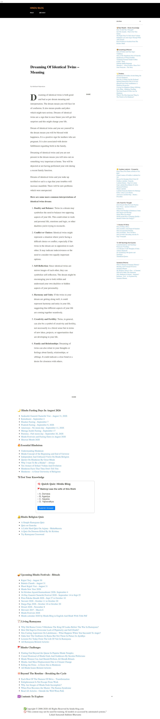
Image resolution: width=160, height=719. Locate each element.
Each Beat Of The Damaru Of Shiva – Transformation (45, 678)
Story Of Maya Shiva (123, 227)
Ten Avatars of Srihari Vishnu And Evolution (41, 465)
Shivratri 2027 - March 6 (32, 609)
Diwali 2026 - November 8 (33, 606)
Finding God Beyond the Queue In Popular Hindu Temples (47, 652)
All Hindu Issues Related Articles (36, 667)
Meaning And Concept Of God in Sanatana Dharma (126, 267)
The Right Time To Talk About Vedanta (128, 36)
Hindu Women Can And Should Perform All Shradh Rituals (47, 658)
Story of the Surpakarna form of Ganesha (129, 56)
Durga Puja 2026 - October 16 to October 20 (41, 603)
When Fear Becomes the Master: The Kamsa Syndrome (46, 687)
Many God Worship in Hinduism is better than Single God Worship (129, 211)
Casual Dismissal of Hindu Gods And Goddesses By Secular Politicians (53, 655)
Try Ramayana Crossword (32, 534)
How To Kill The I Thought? (125, 30)
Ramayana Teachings (123, 247)
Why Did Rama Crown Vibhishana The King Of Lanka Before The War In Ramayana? (60, 626)
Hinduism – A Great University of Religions (41, 471)
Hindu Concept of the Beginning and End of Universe (45, 453)
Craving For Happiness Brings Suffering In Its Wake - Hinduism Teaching (128, 88)
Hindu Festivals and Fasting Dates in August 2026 (43, 436)
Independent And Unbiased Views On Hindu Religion (45, 456)
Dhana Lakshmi (121, 189)
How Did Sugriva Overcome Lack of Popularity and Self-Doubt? (50, 629)
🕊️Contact (42, 12)
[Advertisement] (65, 34)
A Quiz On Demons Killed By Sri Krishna (40, 531)
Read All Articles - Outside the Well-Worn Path (42, 690)
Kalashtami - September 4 (33, 418)
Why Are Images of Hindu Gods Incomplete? (41, 684)
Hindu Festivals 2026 (30, 612)
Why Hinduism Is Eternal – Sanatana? (128, 274)
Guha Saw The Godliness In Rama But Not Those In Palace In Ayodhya (53, 635)
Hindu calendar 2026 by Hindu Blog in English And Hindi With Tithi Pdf (54, 615)
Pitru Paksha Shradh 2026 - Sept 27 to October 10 (43, 597)
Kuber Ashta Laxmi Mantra (125, 193)
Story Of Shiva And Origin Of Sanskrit (128, 229)
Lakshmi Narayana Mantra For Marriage (128, 191)
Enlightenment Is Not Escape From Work (39, 681)
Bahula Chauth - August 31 (33, 583)
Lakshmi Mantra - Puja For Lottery (127, 183)
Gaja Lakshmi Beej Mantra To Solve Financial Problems (127, 186)
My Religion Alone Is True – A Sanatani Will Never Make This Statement (128, 271)
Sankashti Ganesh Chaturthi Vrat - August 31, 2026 (44, 415)
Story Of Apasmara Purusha (125, 230)
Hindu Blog (37, 8)
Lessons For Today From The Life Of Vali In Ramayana (46, 638)
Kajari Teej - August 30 (31, 580)
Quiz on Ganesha (28, 525)
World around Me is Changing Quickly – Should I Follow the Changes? (129, 217)
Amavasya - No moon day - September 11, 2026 (42, 427)
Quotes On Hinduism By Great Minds (38, 459)
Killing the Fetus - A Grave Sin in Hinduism (41, 664)
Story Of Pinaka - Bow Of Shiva (126, 232)
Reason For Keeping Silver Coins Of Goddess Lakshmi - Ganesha (127, 180)
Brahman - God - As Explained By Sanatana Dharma (127, 277)
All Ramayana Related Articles (35, 641)
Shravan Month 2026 (30, 439)
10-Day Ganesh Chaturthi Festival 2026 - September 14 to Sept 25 (51, 595)
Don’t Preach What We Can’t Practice (127, 205)
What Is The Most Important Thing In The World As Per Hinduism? (128, 96)
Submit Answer (46, 508)
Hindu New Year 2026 (31, 589)
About (32, 12)
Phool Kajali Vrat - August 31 (34, 586)
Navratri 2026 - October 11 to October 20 (39, 600)
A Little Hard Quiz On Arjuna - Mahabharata (41, 528)
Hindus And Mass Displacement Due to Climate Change (46, 661)
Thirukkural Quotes (122, 256)
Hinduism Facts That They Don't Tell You (39, 468)
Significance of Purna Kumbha (126, 57)
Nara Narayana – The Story (125, 67)
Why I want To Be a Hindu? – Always (38, 462)
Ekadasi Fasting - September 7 (34, 421)
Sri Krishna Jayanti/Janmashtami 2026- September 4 (44, 592)
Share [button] (88, 94)
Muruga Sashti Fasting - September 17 (38, 430)
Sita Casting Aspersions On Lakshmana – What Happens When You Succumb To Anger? (61, 632)
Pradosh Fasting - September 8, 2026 (37, 424)
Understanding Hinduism (32, 450)
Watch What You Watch (124, 214)
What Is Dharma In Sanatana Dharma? (128, 265)
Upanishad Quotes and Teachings (126, 245)
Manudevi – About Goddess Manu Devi (128, 65)
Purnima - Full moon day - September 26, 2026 (42, 433)
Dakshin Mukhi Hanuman (124, 63)
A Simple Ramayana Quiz (32, 522)
